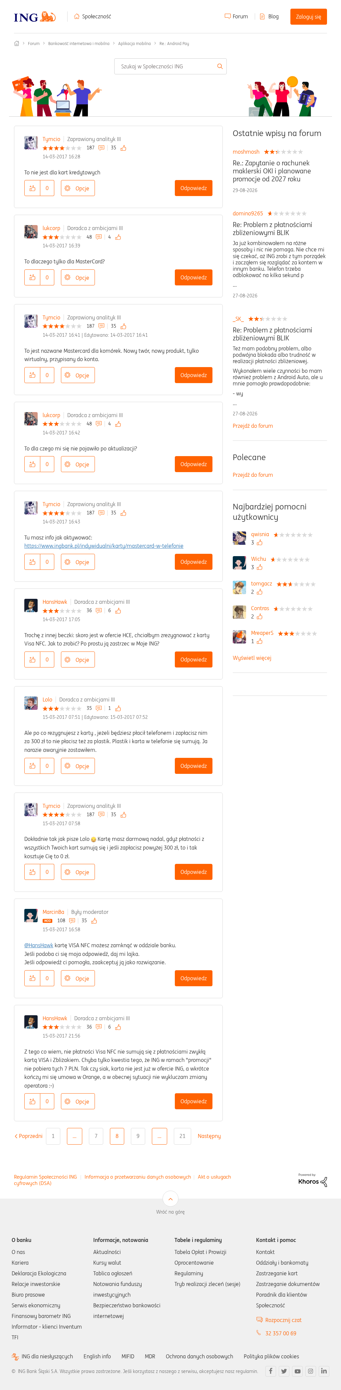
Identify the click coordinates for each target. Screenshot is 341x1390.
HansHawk (55, 601)
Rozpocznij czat (283, 1320)
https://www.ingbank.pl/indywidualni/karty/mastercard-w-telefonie (103, 545)
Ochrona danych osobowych (199, 1356)
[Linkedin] (324, 1371)
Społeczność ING (16, 43)
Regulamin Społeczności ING (45, 1177)
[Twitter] (284, 1371)
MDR (150, 1356)
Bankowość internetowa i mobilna (79, 43)
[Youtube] (297, 1371)
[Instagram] (310, 1371)
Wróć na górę (170, 1212)
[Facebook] (270, 1371)
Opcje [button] (82, 188)
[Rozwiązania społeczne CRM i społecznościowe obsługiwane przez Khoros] (313, 1179)
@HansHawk (38, 945)
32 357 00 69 (280, 1333)
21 (182, 1136)
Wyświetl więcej (252, 657)
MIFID (128, 1356)
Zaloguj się (308, 16)
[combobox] (170, 66)
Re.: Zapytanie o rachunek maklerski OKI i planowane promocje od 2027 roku (272, 171)
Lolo (47, 699)
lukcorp (51, 228)
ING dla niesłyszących (47, 1356)
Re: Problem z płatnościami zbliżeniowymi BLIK (272, 229)
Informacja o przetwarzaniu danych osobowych (138, 1177)
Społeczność (96, 16)
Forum (240, 16)
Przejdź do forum (253, 425)
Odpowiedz (193, 188)
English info (97, 1356)
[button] (32, 188)
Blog (273, 16)
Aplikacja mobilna (134, 43)
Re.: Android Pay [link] (174, 43)
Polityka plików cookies (271, 1356)
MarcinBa (53, 912)
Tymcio (51, 139)
